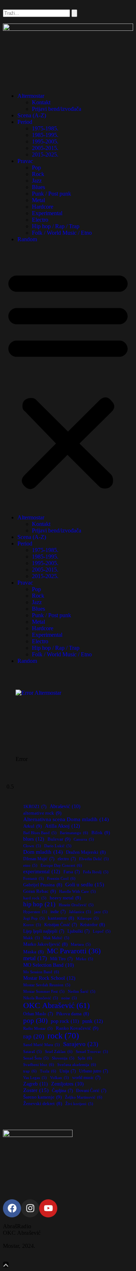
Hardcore (42, 207)
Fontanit (33, 879)
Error (22, 759)
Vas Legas (35, 1078)
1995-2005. (45, 141)
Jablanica (80, 912)
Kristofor (92, 924)
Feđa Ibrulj (95, 872)
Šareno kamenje (42, 1097)
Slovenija (63, 1058)
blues (33, 839)
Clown (32, 846)
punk (92, 1021)
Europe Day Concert (61, 865)
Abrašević (65, 806)
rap (33, 1036)
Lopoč (102, 931)
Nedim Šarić (81, 992)
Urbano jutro (93, 1071)
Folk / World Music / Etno (62, 233)
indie (58, 911)
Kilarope (88, 918)
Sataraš (32, 1052)
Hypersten (35, 912)
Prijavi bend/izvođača (56, 109)
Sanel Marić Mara (41, 1045)
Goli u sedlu (84, 884)
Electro (40, 220)
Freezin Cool (61, 878)
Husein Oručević (76, 905)
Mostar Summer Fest (44, 992)
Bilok (100, 832)
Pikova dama (72, 1013)
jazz (101, 912)
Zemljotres (67, 1084)
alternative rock (42, 813)
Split (85, 1058)
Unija (67, 1071)
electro (67, 858)
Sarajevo (80, 1044)
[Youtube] (48, 1208)
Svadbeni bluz (38, 1064)
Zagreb (35, 1084)
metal (35, 958)
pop (35, 1020)
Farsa (71, 871)
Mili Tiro (61, 958)
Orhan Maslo (38, 1013)
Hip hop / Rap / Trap (55, 226)
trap (30, 1071)
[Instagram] (30, 1208)
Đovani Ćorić (91, 1090)
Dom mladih (43, 852)
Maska (33, 951)
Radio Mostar (38, 1028)
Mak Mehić (56, 938)
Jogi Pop (34, 918)
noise (69, 998)
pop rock (65, 1021)
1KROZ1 (34, 806)
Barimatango (74, 833)
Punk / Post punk (51, 194)
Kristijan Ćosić (60, 924)
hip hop (39, 904)
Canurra (84, 839)
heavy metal (65, 897)
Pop (36, 167)
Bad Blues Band (40, 833)
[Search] (74, 13)
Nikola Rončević (40, 998)
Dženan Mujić (38, 858)
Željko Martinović (83, 1097)
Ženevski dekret (42, 1103)
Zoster (36, 1090)
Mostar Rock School (49, 978)
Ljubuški (78, 931)
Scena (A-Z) (31, 115)
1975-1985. (45, 128)
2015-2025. (45, 154)
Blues (38, 187)
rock (63, 1035)
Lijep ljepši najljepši (43, 931)
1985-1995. (45, 135)
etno (30, 865)
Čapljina (62, 1090)
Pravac (25, 161)
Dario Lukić (57, 846)
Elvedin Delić (94, 859)
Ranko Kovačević (77, 1028)
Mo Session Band (41, 972)
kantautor (61, 918)
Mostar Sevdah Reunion (46, 985)
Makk (31, 938)
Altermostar (30, 96)
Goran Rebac (39, 891)
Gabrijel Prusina (42, 884)
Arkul (32, 826)
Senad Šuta (36, 1058)
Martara (81, 944)
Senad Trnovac (92, 1052)
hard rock (34, 898)
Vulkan (59, 1078)
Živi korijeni (79, 1104)
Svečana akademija (76, 1064)
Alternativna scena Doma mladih (66, 819)
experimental (41, 871)
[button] (68, 378)
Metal (38, 200)
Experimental (47, 213)
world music (86, 1077)
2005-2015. (45, 148)
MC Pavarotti (74, 951)
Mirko (84, 959)
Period (24, 122)
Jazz (37, 180)
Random (27, 239)
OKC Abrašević (56, 1005)
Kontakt (41, 102)
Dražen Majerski (86, 852)
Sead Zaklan (59, 1051)
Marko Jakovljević (45, 944)
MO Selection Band (48, 965)
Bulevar (59, 839)
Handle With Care (77, 892)
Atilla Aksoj (62, 826)
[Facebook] (12, 1208)
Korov (32, 925)
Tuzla (48, 1071)
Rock (38, 174)
